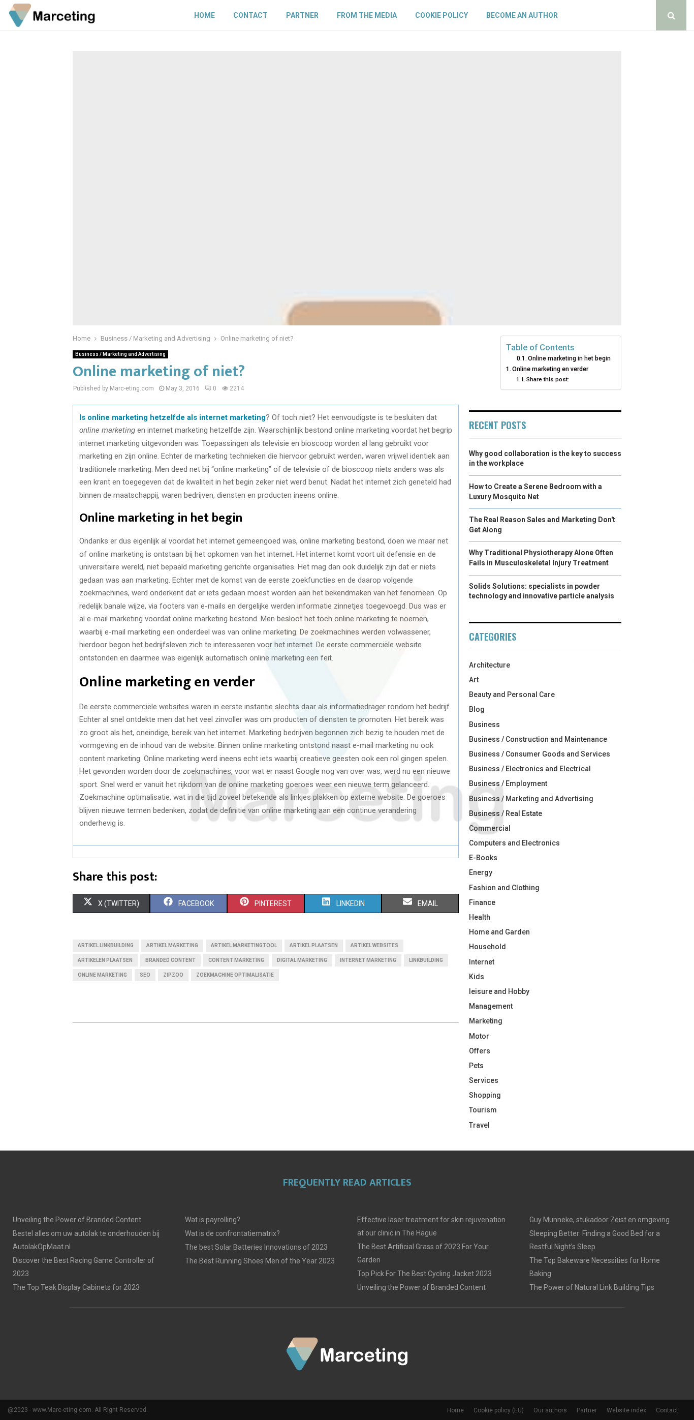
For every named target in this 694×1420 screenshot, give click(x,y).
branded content (170, 960)
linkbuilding (426, 960)
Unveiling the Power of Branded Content (77, 1220)
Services (483, 1080)
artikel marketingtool (244, 945)
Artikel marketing (172, 945)
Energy (480, 872)
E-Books (483, 858)
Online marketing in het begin (569, 358)
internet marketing (368, 960)
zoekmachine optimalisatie (235, 975)
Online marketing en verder (550, 369)
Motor (479, 1036)
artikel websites (374, 945)
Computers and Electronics (514, 843)
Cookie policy (441, 15)
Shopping (485, 1095)
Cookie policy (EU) (499, 1410)
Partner (302, 15)
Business (484, 724)
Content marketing (236, 960)
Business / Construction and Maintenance (538, 739)
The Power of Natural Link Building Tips (591, 1287)
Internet (481, 962)
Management (491, 1006)
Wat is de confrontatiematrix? (232, 1233)
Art (474, 680)
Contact (250, 15)
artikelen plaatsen (105, 960)
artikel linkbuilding (106, 945)
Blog (477, 709)
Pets (476, 1066)
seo (145, 975)
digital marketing (302, 960)
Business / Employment (508, 783)
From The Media (367, 15)
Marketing (485, 1021)
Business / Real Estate (505, 813)
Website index (626, 1410)
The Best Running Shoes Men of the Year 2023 (260, 1261)
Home (204, 15)
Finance (482, 902)
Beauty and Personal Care (512, 694)
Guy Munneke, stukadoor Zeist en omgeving (599, 1220)
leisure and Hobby (499, 991)
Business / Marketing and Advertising (120, 354)
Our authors (550, 1410)
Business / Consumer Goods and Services (539, 754)
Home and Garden (499, 932)
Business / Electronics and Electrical (530, 769)
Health (479, 917)
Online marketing (102, 975)
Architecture (489, 665)
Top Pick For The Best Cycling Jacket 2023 (424, 1274)
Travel (479, 1125)
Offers (479, 1051)
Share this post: (547, 379)
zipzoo (173, 975)
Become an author (522, 15)
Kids (476, 977)
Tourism (483, 1110)
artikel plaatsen (314, 945)
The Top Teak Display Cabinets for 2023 (76, 1287)
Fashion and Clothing (504, 888)
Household (487, 947)
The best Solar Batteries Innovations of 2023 (256, 1247)
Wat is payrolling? (212, 1220)
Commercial (490, 828)
